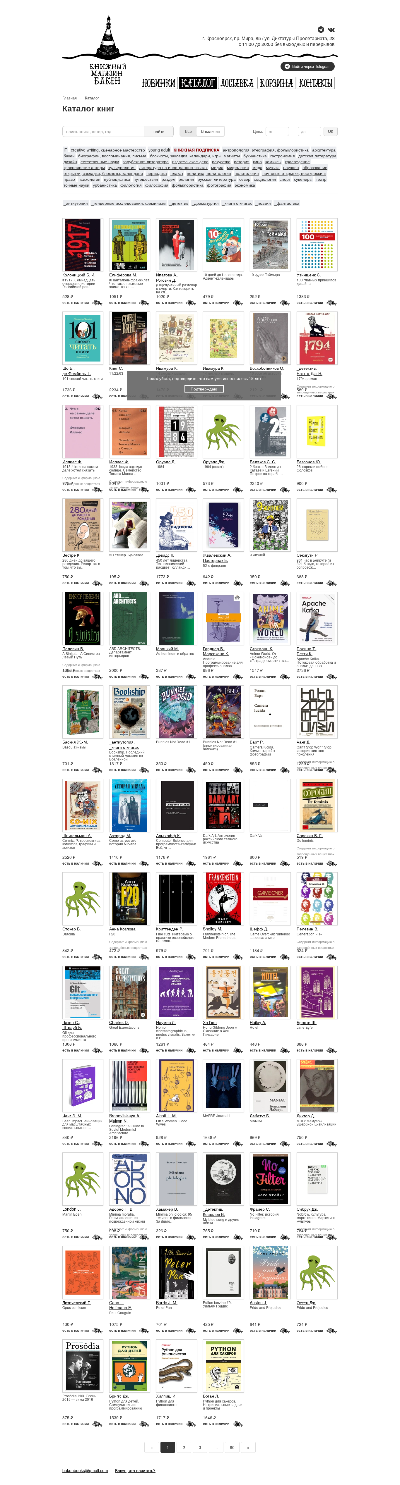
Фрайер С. (260, 1209)
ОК (330, 131)
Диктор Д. (306, 1116)
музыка (273, 167)
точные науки (76, 185)
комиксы (273, 161)
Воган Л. (211, 1396)
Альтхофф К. (168, 835)
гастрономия (282, 156)
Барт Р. (257, 742)
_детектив (178, 203)
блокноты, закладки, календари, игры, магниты (195, 156)
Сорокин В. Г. (310, 835)
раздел (168, 179)
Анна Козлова (122, 929)
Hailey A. (258, 1022)
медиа (217, 167)
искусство (221, 161)
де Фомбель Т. (76, 373)
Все (188, 131)
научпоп (291, 167)
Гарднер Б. (213, 648)
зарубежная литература (146, 161)
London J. (71, 1209)
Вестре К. (71, 555)
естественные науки (100, 161)
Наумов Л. (166, 1022)
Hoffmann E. (120, 1307)
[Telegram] (321, 30)
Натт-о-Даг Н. (309, 373)
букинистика (255, 156)
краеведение (297, 161)
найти (159, 131)
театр (321, 179)
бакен (69, 156)
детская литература (317, 156)
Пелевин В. (73, 648)
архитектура (324, 150)
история (241, 161)
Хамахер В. (167, 1209)
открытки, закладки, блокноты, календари (103, 173)
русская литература (217, 179)
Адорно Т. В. (121, 1209)
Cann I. (116, 1302)
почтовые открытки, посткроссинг (294, 173)
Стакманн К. (261, 648)
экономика (245, 185)
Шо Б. (67, 368)
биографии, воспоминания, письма (112, 156)
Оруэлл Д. (165, 461)
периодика (156, 173)
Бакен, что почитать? (135, 1470)
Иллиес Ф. (72, 461)
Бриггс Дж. (119, 1396)
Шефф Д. (259, 929)
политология (247, 173)
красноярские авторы (84, 167)
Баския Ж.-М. (75, 742)
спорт (285, 179)
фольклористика (188, 185)
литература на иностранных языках (173, 167)
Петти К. (304, 653)
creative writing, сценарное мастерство (108, 150)
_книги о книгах (237, 203)
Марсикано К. (216, 653)
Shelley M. (212, 929)
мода (257, 167)
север (244, 179)
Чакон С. (70, 1022)
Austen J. (258, 1302)
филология (131, 185)
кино (257, 161)
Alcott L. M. (166, 1116)
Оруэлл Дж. (214, 461)
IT (65, 150)
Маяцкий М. (167, 648)
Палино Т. (306, 648)
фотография (219, 185)
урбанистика (105, 185)
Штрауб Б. (72, 1027)
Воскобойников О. (267, 368)
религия (186, 179)
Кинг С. (116, 368)
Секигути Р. (308, 555)
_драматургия (205, 203)
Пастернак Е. (215, 560)
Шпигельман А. (77, 835)
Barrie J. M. (166, 1302)
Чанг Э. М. (72, 1116)
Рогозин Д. (166, 280)
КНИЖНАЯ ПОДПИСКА (196, 150)
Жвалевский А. (217, 555)
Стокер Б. (71, 929)
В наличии (210, 131)
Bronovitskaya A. (124, 1116)
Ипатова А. (166, 275)
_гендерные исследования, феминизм (128, 203)
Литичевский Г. (76, 1302)
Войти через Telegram (311, 66)
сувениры (303, 179)
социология (265, 179)
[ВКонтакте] (331, 30)
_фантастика (286, 203)
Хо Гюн (210, 1022)
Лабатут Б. (260, 1116)
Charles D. (119, 1022)
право (69, 179)
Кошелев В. (214, 1214)
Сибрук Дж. (307, 1209)
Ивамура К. (167, 368)
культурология (122, 167)
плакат (176, 173)
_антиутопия (76, 203)
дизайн (70, 161)
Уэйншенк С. (309, 275)
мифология (238, 167)
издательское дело (190, 161)
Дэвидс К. (165, 555)
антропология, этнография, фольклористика (266, 150)
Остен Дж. (306, 1302)
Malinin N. (118, 1121)
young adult (159, 150)
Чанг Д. (303, 742)
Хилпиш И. (166, 1396)
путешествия (146, 179)
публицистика (117, 179)
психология (89, 179)
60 (232, 1447)
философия (156, 185)
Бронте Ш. (307, 1022)
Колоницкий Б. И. (78, 275)
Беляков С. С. (263, 461)
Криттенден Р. (169, 929)
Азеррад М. (120, 835)
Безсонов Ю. (309, 461)
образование (314, 167)
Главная (69, 98)
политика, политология (209, 173)
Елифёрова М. (123, 275)
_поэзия (263, 203)
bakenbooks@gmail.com (85, 1470)
